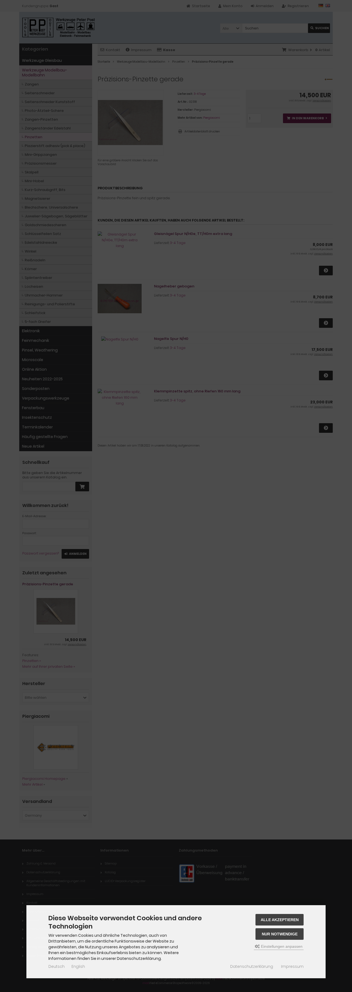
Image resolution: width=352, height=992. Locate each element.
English (78, 966)
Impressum (292, 966)
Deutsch (56, 966)
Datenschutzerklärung (251, 966)
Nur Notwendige (280, 934)
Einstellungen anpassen (281, 946)
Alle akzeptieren (280, 920)
